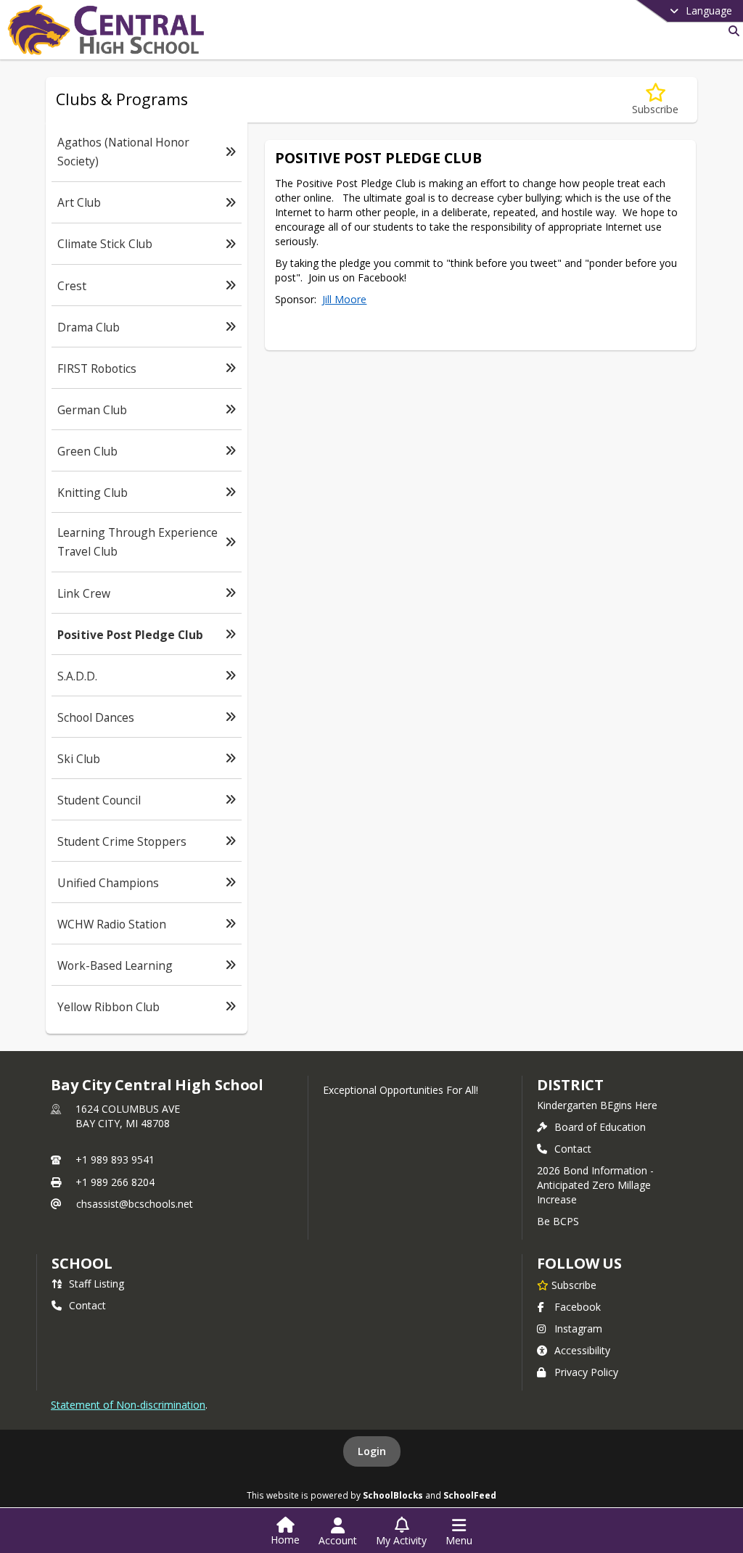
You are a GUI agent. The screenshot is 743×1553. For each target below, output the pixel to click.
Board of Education (600, 1127)
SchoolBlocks (393, 1495)
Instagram (578, 1328)
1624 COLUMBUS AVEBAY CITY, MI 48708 (127, 1116)
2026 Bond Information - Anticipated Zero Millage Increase (595, 1184)
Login (372, 1451)
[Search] (731, 31)
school (82, 1263)
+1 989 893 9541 (115, 1159)
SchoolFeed (469, 1495)
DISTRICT (570, 1085)
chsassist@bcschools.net (134, 1204)
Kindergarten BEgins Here (597, 1105)
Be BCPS (558, 1221)
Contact (572, 1149)
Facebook (577, 1307)
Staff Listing (96, 1283)
